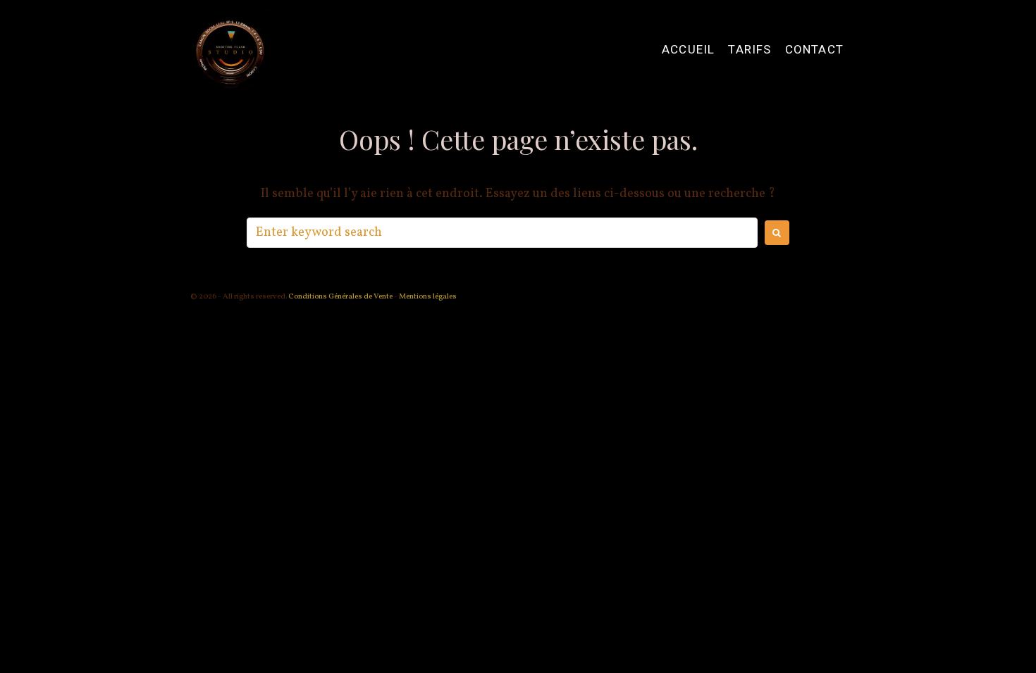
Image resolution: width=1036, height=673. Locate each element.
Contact (814, 49)
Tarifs (749, 49)
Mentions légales (428, 296)
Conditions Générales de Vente (340, 296)
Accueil (688, 49)
